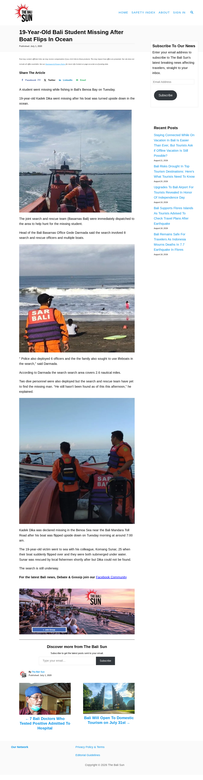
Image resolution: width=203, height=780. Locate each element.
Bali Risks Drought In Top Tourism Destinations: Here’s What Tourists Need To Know (174, 171)
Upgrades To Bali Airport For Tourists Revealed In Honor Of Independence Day (174, 192)
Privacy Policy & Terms (90, 747)
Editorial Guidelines (87, 755)
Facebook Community (111, 577)
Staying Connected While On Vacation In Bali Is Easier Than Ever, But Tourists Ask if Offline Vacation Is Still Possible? (174, 145)
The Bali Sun (38, 672)
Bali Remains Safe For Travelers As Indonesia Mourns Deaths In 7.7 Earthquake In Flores (170, 241)
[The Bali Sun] (34, 12)
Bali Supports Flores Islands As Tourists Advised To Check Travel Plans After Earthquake (173, 215)
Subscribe (105, 660)
